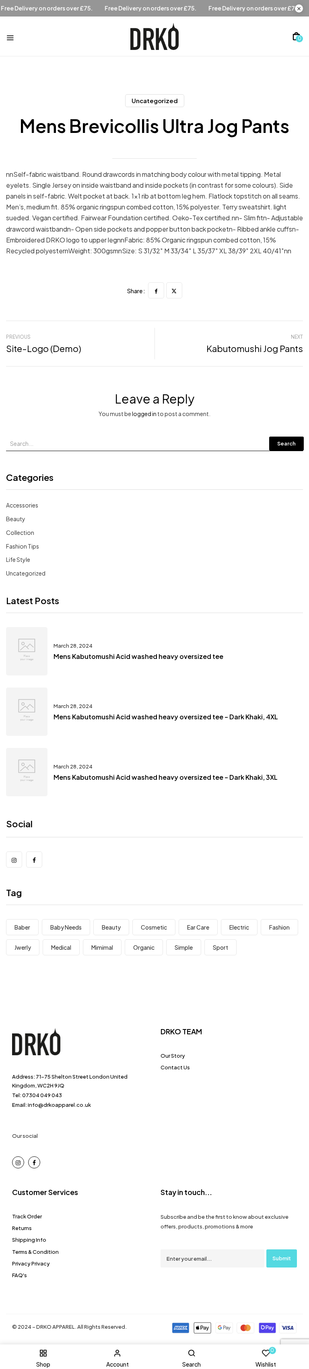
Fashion (279, 927)
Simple (184, 947)
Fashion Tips (22, 546)
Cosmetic (154, 927)
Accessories (22, 505)
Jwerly (22, 947)
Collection (20, 532)
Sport (220, 947)
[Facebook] (156, 290)
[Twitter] (174, 290)
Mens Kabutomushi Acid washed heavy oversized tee (138, 656)
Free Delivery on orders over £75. (60, 8)
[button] (296, 36)
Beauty (15, 518)
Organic (143, 947)
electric (239, 927)
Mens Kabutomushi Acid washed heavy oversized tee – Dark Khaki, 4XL (166, 716)
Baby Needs (66, 927)
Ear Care (198, 927)
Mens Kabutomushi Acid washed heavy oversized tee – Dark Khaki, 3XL (166, 777)
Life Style (18, 559)
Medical (61, 947)
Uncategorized (155, 100)
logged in (144, 413)
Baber (22, 927)
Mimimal (102, 947)
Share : (136, 290)
